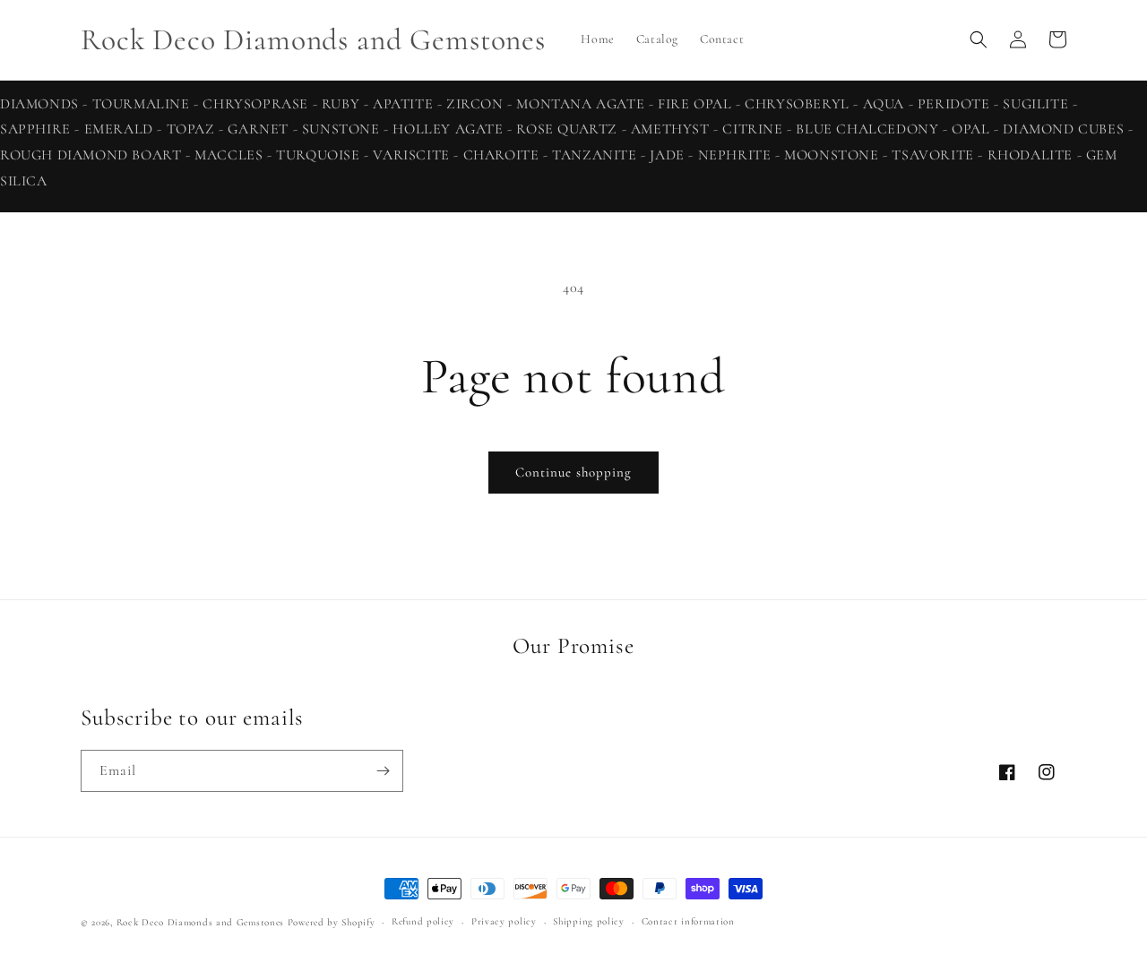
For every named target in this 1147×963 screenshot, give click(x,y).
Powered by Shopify (331, 922)
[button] (978, 39)
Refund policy (423, 921)
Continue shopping (573, 472)
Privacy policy (504, 921)
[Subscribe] (382, 771)
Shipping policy (589, 921)
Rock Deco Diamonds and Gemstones (200, 922)
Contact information (688, 921)
